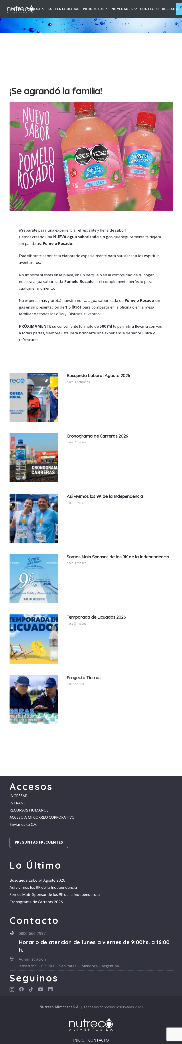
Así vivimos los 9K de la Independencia (105, 496)
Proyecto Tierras (84, 677)
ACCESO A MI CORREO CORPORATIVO (42, 817)
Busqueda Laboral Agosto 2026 (98, 375)
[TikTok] (31, 989)
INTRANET (19, 803)
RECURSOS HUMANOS (29, 810)
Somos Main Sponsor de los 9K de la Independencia (118, 556)
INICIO (79, 1040)
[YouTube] (41, 989)
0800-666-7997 (32, 933)
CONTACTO (98, 1040)
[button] (43, 9)
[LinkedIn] (50, 989)
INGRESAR (18, 795)
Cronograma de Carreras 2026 (97, 436)
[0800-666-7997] (14, 933)
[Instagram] (12, 989)
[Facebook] (21, 989)
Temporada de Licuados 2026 (96, 617)
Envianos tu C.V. (23, 824)
